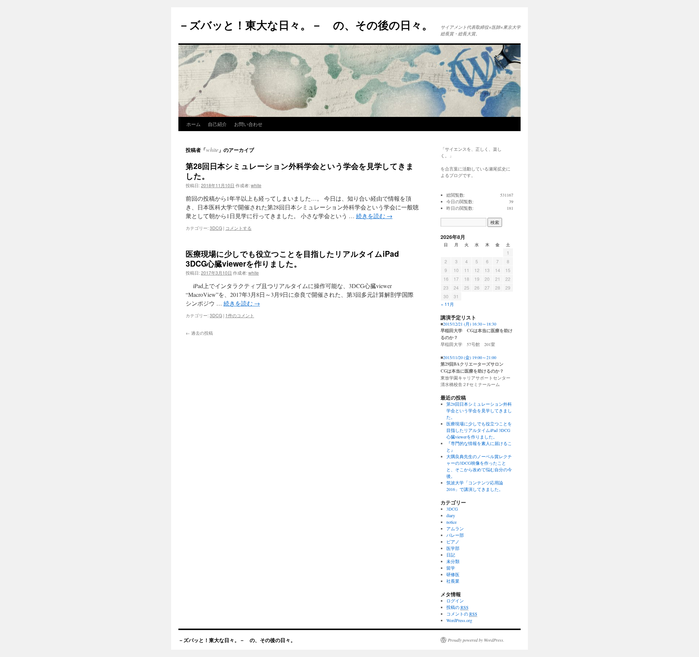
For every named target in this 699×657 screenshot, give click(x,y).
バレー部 (455, 535)
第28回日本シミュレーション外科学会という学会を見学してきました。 (300, 170)
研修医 (452, 574)
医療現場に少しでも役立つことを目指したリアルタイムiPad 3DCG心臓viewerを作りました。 (292, 258)
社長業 (452, 581)
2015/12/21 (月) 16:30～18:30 (469, 324)
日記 (450, 555)
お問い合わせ (248, 124)
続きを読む (374, 216)
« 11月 (447, 304)
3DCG (216, 228)
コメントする (238, 228)
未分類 (452, 561)
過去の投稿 (199, 333)
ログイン (455, 600)
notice (451, 522)
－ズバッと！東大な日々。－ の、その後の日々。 (305, 24)
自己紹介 (217, 124)
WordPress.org (459, 620)
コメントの (461, 614)
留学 (450, 568)
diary (450, 515)
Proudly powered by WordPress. (476, 640)
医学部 (452, 548)
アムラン (455, 528)
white (212, 149)
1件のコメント (239, 315)
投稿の (457, 607)
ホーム (193, 124)
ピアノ (452, 541)
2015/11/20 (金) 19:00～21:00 (469, 357)
